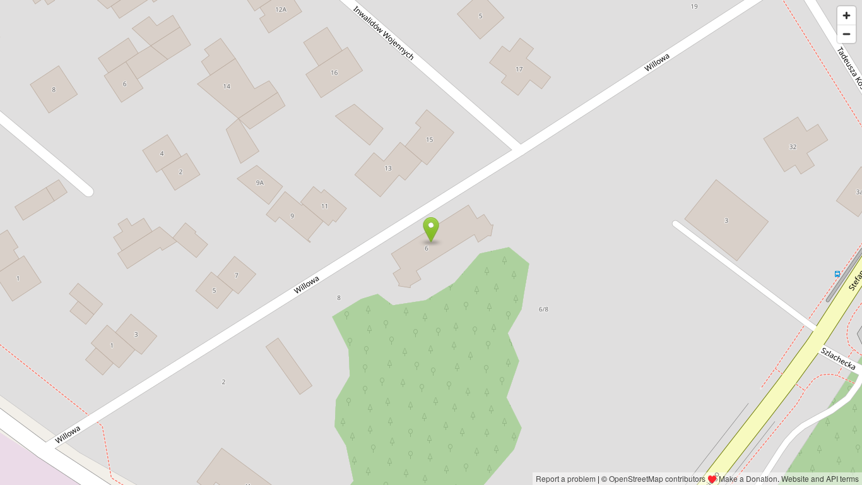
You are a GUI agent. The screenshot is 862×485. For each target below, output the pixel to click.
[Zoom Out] (846, 34)
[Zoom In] (846, 15)
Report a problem (566, 478)
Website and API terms (820, 478)
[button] (431, 229)
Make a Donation (748, 478)
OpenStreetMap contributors (657, 478)
